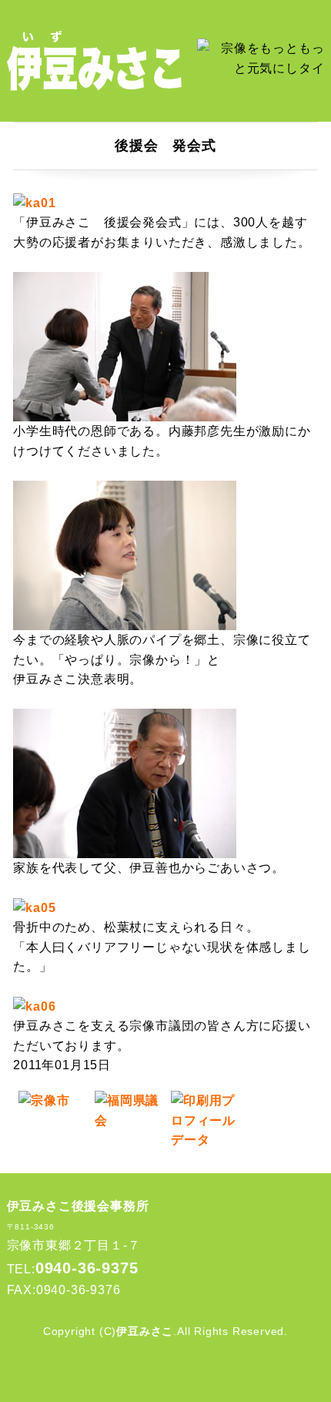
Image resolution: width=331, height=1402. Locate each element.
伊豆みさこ (144, 1331)
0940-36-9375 (87, 1267)
